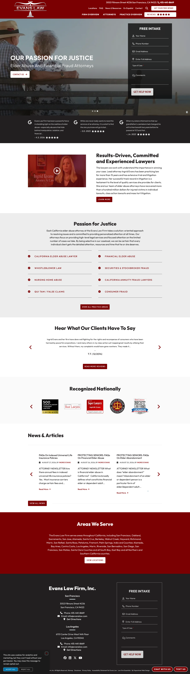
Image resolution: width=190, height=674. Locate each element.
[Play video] (57, 171)
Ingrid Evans (65, 462)
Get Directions (74, 619)
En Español (128, 8)
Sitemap (70, 670)
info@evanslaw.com (77, 616)
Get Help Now (142, 91)
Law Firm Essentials (124, 670)
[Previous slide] (30, 347)
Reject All (25, 669)
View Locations (95, 560)
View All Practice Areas (95, 307)
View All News (37, 503)
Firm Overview (90, 14)
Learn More (104, 199)
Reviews (151, 14)
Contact (138, 8)
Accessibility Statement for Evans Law (104, 670)
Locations (92, 8)
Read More (43, 489)
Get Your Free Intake (163, 8)
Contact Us (18, 74)
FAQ (101, 8)
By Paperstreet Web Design (141, 670)
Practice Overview (131, 14)
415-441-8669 (167, 2)
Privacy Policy (86, 670)
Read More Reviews (95, 366)
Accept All (10, 669)
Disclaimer (77, 670)
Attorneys (109, 14)
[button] (92, 111)
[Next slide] (159, 347)
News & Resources (113, 8)
